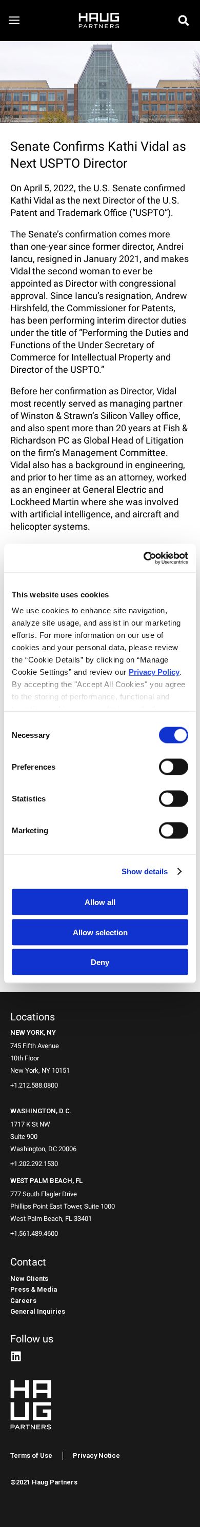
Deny (100, 962)
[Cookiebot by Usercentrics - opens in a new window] (143, 558)
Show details (145, 871)
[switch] (173, 766)
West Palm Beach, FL (46, 1180)
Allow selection (100, 932)
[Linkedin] (16, 1356)
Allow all (100, 902)
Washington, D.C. (41, 1111)
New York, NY (33, 1032)
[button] (183, 20)
